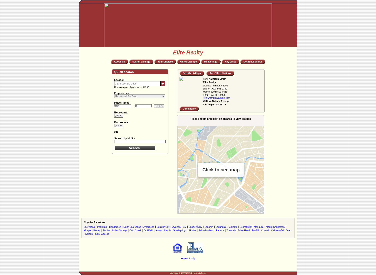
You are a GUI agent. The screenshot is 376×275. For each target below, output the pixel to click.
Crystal (265, 230)
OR (116, 132)
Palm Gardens (206, 230)
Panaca (220, 230)
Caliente (233, 227)
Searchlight (246, 227)
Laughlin (209, 227)
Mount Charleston (275, 227)
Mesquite (259, 227)
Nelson (89, 234)
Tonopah (231, 230)
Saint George (102, 234)
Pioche (106, 230)
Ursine (192, 230)
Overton (176, 227)
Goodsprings (180, 230)
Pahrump (102, 227)
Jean (288, 230)
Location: (119, 80)
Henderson (115, 227)
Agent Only (188, 258)
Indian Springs (119, 230)
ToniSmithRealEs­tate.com (216, 97)
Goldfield (148, 230)
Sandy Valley (195, 227)
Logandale (221, 227)
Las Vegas (89, 227)
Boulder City (163, 227)
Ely (184, 227)
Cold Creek (135, 230)
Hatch (167, 230)
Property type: (122, 93)
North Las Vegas (132, 227)
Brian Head (244, 230)
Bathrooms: (121, 122)
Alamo (158, 230)
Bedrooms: (121, 112)
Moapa (87, 230)
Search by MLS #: (125, 138)
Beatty (96, 230)
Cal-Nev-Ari (277, 230)
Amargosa (148, 227)
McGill (255, 230)
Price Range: (122, 102)
